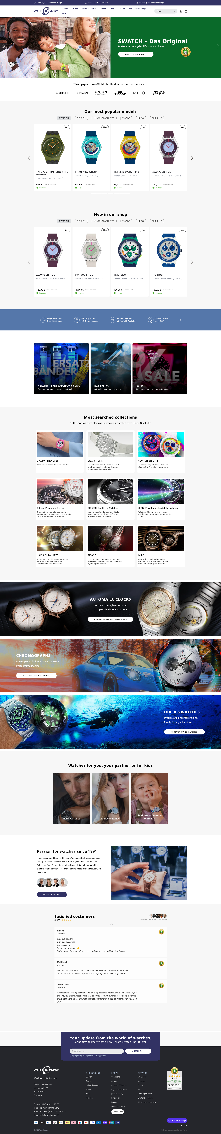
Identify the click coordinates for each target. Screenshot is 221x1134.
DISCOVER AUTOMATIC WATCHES (109, 619)
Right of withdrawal (119, 1089)
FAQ (139, 1089)
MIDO (141, 118)
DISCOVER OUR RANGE (50, 54)
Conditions (115, 1077)
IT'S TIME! (157, 275)
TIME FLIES (120, 275)
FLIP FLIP (157, 118)
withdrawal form (118, 1106)
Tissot (88, 1089)
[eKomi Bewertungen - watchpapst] (174, 1078)
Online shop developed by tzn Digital (174, 1130)
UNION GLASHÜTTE (104, 118)
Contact (141, 1085)
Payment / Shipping (119, 1085)
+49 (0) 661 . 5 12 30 (49, 1104)
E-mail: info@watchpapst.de (46, 1115)
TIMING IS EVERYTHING (126, 172)
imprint (114, 1102)
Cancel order (118, 1112)
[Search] (174, 11)
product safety (117, 1094)
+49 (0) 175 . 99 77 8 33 (54, 1111)
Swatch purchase (145, 1094)
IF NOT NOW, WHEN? (86, 172)
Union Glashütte (92, 1085)
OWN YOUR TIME (84, 275)
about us (141, 1081)
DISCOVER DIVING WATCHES (183, 732)
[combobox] (165, 11)
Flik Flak (89, 1098)
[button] (65, 8)
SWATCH (64, 118)
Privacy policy (100, 1056)
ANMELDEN (137, 1051)
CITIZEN (81, 118)
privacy (114, 1081)
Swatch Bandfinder (145, 1098)
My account (142, 1077)
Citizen (88, 1081)
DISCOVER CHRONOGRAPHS (36, 676)
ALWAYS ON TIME (161, 172)
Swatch (89, 1077)
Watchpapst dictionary (147, 1102)
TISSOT (126, 118)
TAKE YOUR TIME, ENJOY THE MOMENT (52, 173)
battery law (115, 1098)
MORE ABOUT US (51, 895)
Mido (88, 1094)
